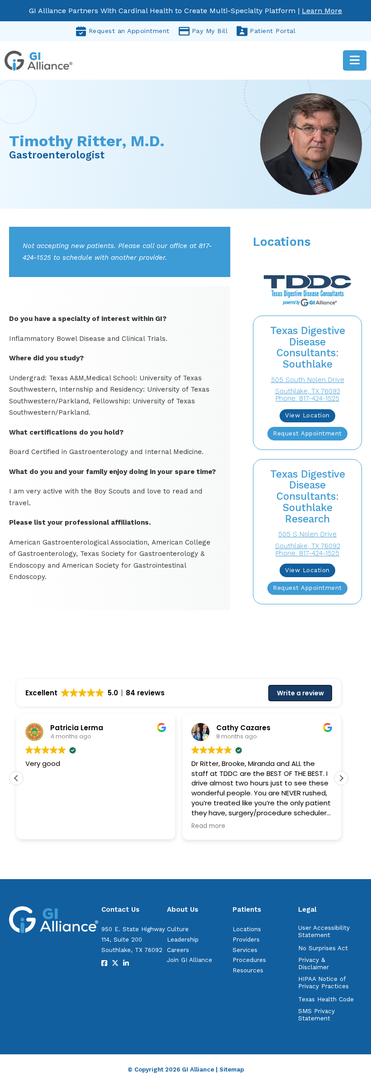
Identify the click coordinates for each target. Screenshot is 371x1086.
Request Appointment (307, 433)
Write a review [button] (300, 693)
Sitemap (231, 1069)
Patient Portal (272, 30)
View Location (307, 415)
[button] (341, 778)
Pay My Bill (210, 30)
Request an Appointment (129, 30)
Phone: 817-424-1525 (307, 398)
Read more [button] (208, 826)
